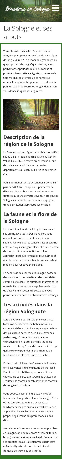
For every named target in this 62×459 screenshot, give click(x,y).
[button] (56, 6)
